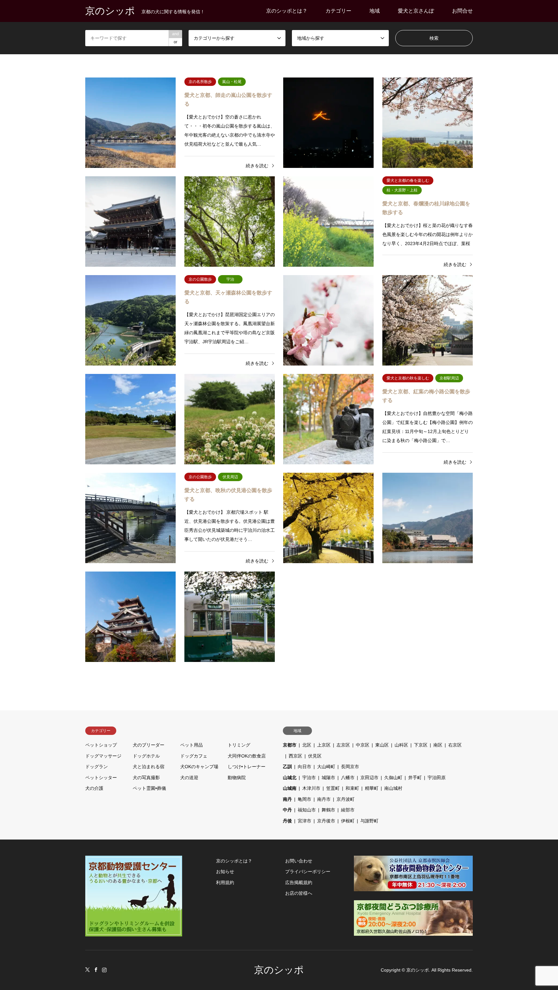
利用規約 (225, 882)
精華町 (371, 788)
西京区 (295, 755)
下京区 (421, 745)
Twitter (87, 969)
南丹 (287, 799)
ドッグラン (96, 766)
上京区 (324, 745)
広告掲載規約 (298, 882)
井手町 (415, 777)
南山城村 (393, 788)
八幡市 (348, 777)
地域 (374, 11)
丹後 (287, 820)
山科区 (401, 745)
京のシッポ (279, 969)
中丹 (287, 809)
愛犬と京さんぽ (416, 11)
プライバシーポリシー (307, 871)
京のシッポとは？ (286, 11)
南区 (437, 745)
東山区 (382, 745)
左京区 (343, 745)
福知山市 (307, 809)
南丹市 (324, 799)
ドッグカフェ (193, 755)
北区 (306, 745)
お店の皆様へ (298, 893)
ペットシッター (101, 777)
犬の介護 (94, 788)
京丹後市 (326, 820)
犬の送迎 (189, 777)
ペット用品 (191, 745)
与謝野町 (369, 820)
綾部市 (348, 809)
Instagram (104, 969)
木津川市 (311, 788)
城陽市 (328, 777)
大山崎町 (326, 766)
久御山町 (393, 777)
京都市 (289, 745)
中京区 (362, 745)
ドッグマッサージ (103, 755)
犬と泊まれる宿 (148, 766)
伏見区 (315, 755)
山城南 (289, 788)
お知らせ (225, 871)
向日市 (304, 766)
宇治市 (309, 777)
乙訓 (287, 766)
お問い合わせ (298, 860)
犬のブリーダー (148, 745)
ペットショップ (101, 745)
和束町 (352, 788)
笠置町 (333, 788)
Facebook (96, 969)
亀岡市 (304, 799)
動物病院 (237, 777)
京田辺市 (369, 777)
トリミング (239, 745)
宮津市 (304, 820)
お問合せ (462, 11)
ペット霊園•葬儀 (149, 788)
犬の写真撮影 (146, 777)
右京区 (455, 745)
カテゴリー (338, 11)
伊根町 (348, 820)
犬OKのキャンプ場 (199, 766)
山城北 (289, 777)
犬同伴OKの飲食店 (247, 755)
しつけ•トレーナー (246, 766)
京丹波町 (345, 799)
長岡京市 (350, 766)
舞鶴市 (328, 809)
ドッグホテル (146, 755)
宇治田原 (437, 777)
